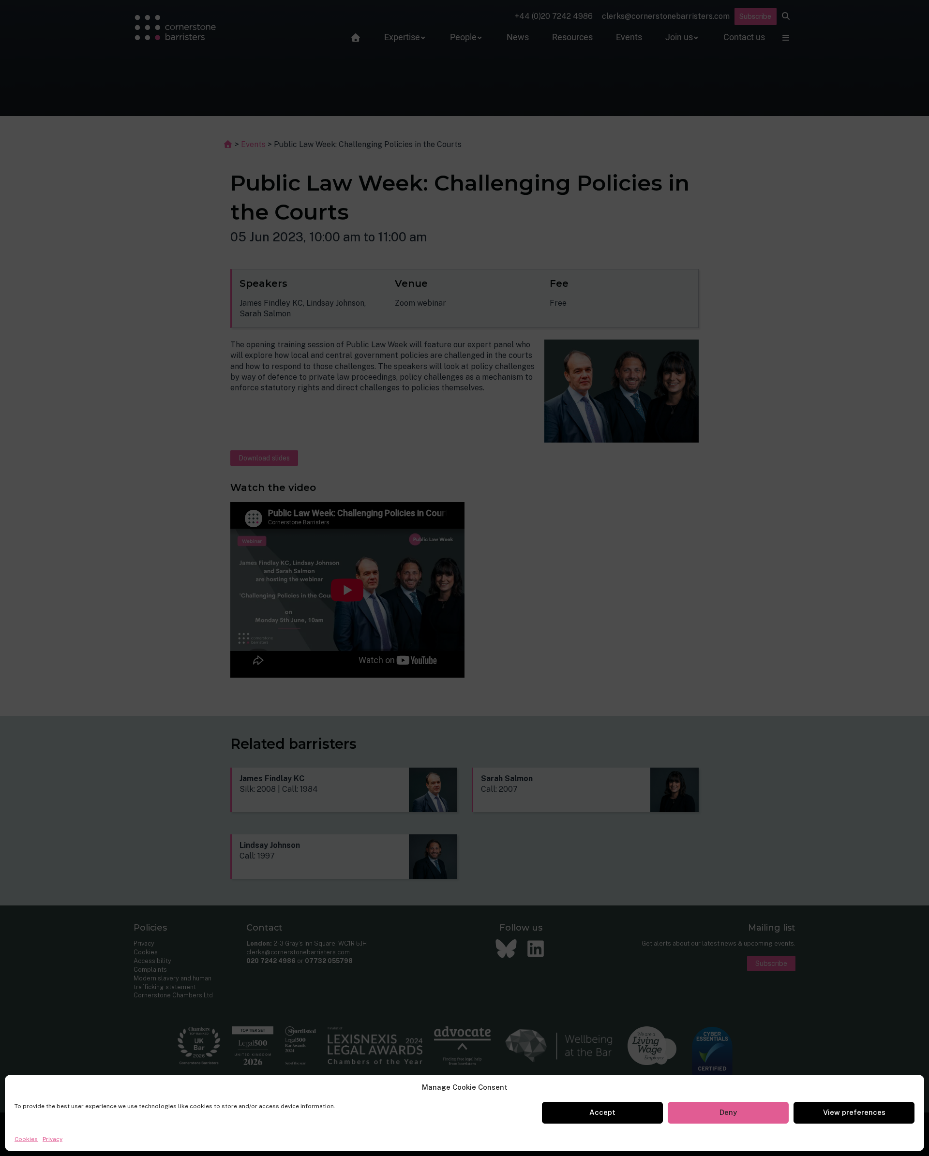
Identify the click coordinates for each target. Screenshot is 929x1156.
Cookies (26, 1139)
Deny (728, 1112)
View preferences (854, 1112)
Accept (602, 1112)
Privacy (52, 1139)
